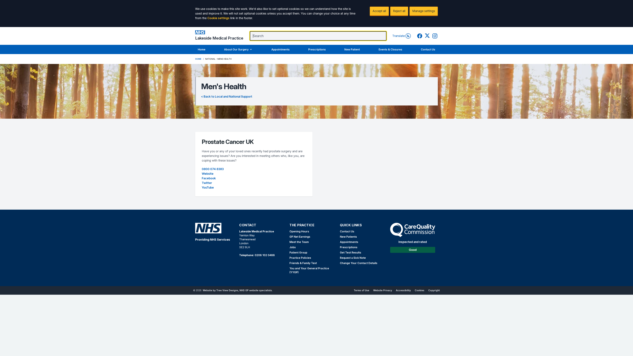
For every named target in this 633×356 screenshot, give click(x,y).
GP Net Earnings (299, 236)
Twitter (207, 183)
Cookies (419, 290)
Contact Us (428, 49)
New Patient (352, 49)
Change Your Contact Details (358, 263)
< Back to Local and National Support (226, 96)
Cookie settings (218, 18)
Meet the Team (299, 242)
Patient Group (298, 252)
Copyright (434, 290)
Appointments (280, 49)
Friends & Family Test (303, 263)
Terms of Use (361, 290)
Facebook (209, 178)
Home (201, 49)
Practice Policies (300, 257)
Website (207, 173)
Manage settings (423, 11)
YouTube (208, 187)
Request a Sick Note (353, 257)
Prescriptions (317, 49)
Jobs (292, 247)
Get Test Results (350, 252)
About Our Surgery (236, 49)
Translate (398, 36)
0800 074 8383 (213, 169)
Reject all (399, 11)
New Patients (348, 236)
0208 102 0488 (265, 255)
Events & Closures (390, 49)
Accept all (379, 11)
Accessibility (403, 290)
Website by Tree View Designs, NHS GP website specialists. (237, 290)
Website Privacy (382, 290)
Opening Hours (299, 231)
